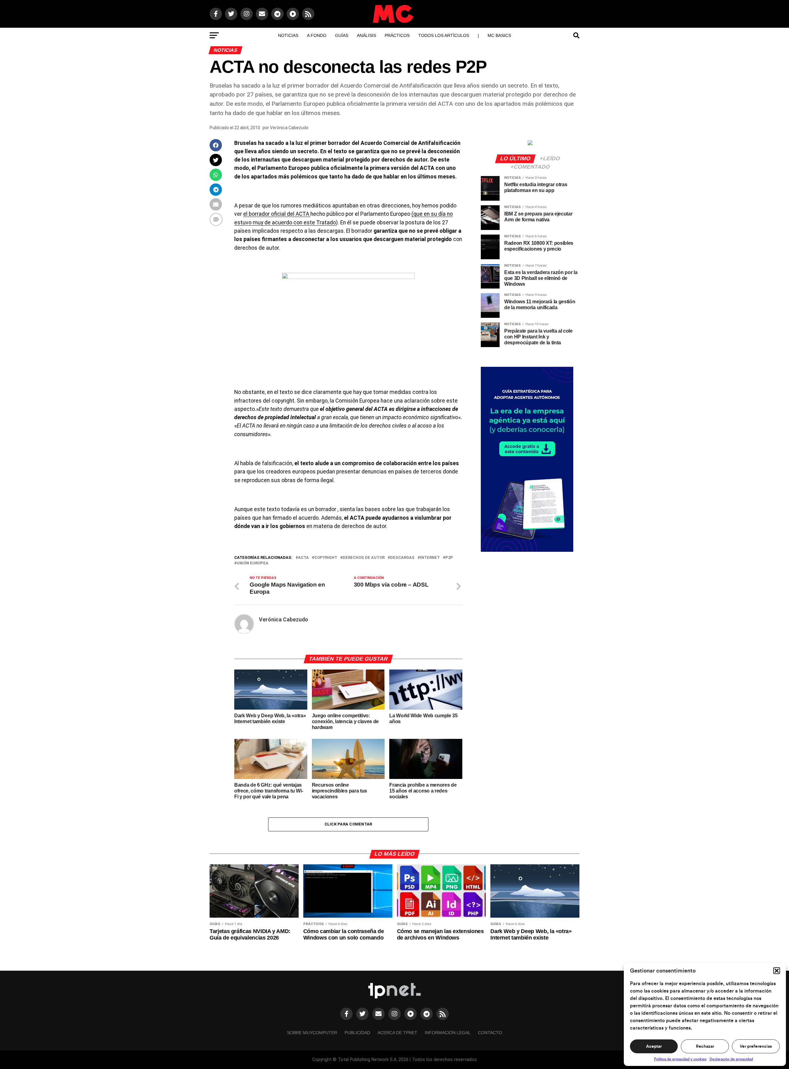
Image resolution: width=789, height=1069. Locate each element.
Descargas (402, 558)
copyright (325, 558)
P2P (449, 558)
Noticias (288, 35)
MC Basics (499, 35)
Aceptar (654, 1046)
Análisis (366, 35)
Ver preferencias (756, 1046)
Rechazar (705, 1046)
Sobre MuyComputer (312, 1032)
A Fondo (316, 35)
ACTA (303, 558)
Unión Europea (252, 563)
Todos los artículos (443, 35)
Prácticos (397, 35)
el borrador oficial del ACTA (276, 214)
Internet (430, 558)
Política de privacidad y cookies (680, 1059)
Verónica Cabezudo (289, 127)
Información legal (448, 1032)
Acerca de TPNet (397, 1032)
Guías (341, 35)
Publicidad (357, 1032)
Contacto (490, 1032)
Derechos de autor (364, 558)
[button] (777, 971)
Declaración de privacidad (731, 1059)
